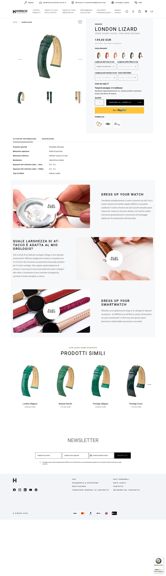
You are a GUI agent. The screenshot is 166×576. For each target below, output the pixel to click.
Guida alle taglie (101, 84)
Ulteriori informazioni (24, 139)
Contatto (118, 486)
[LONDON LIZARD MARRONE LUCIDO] (99, 55)
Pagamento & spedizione (85, 483)
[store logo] (20, 11)
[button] (18, 59)
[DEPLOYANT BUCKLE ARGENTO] (117, 124)
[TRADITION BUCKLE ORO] (99, 124)
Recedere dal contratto (126, 490)
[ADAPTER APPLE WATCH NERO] (108, 124)
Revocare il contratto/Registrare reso (91, 2)
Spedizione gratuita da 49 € (54, 2)
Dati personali (121, 479)
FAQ (140, 2)
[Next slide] (141, 57)
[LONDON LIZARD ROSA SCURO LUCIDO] (115, 55)
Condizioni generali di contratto (90, 490)
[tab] (24, 138)
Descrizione (48, 139)
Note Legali (119, 483)
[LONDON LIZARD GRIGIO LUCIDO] (123, 55)
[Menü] (162, 558)
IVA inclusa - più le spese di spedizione (108, 43)
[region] (119, 56)
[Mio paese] (152, 11)
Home (15, 22)
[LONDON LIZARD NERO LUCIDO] (132, 55)
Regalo (31, 2)
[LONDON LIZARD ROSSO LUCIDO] (107, 55)
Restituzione (79, 486)
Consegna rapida (122, 2)
